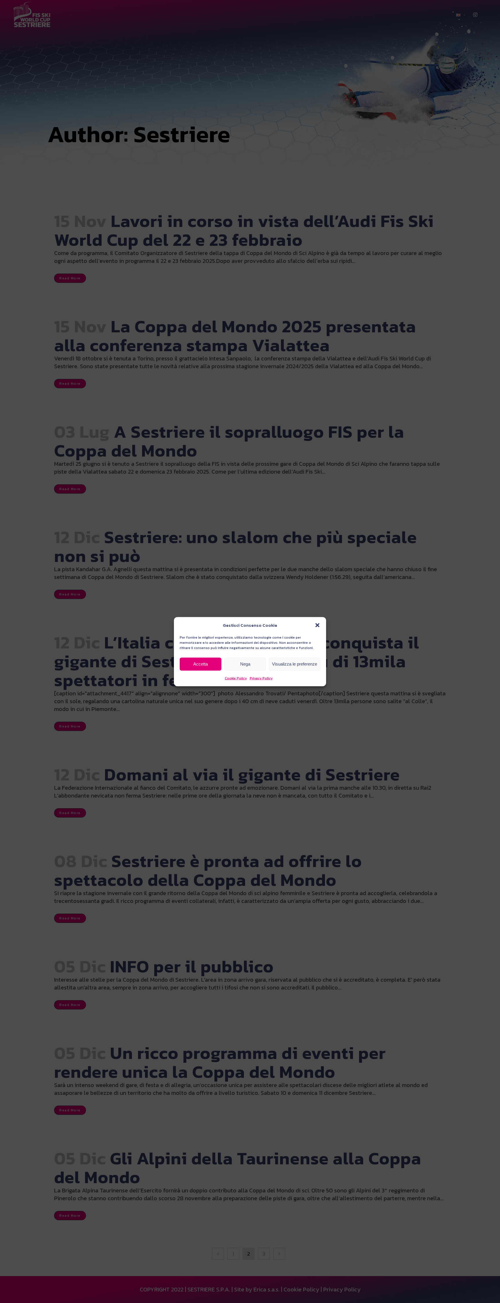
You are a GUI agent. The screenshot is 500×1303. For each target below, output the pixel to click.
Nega (245, 663)
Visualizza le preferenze (294, 663)
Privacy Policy (261, 678)
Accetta (200, 663)
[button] (317, 625)
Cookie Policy (236, 678)
